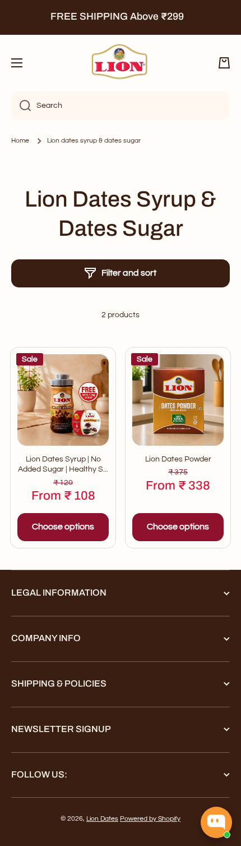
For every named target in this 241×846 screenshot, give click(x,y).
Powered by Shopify (150, 818)
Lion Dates (102, 818)
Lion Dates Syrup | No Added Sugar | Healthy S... (63, 464)
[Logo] (120, 63)
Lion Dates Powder (178, 459)
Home (20, 140)
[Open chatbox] (216, 822)
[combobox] (120, 106)
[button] (224, 62)
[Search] (21, 106)
